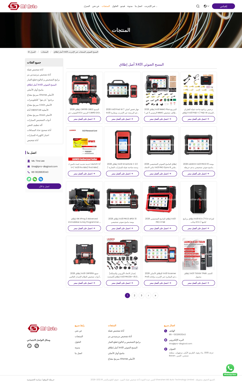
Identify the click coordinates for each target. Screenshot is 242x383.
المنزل (87, 6)
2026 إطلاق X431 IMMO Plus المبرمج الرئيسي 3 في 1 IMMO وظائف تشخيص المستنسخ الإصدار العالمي (160, 112)
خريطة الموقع (48, 379)
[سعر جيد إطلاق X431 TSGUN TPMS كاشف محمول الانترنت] (198, 254)
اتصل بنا (138, 6)
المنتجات (106, 6)
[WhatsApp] (29, 179)
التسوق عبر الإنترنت (151, 6)
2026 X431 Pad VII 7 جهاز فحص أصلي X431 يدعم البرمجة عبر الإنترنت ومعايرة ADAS (122, 112)
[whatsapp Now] (230, 376)
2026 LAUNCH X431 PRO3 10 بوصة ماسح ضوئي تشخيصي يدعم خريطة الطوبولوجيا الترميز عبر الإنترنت (198, 167)
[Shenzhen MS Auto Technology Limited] (22, 6)
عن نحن (95, 6)
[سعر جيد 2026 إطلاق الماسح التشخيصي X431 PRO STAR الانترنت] (160, 199)
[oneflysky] (40, 179)
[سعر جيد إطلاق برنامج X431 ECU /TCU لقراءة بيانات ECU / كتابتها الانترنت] (198, 199)
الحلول (115, 6)
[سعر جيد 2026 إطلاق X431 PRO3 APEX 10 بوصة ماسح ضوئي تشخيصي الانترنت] (122, 199)
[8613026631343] (29, 346)
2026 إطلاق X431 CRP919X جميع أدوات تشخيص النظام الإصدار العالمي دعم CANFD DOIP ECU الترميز (84, 277)
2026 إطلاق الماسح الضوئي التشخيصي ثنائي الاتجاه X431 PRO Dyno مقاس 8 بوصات (160, 167)
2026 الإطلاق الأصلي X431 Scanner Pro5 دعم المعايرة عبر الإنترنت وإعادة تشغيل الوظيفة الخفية (160, 277)
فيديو (122, 6)
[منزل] (42, 331)
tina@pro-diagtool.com (45, 166)
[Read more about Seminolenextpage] (148, 295)
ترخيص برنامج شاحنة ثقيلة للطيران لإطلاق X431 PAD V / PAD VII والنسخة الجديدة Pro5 (198, 112)
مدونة (130, 6)
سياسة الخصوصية (34, 379)
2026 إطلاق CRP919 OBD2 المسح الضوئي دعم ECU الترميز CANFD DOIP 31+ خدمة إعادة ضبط (84, 112)
